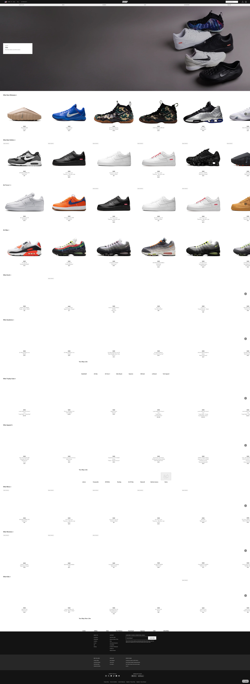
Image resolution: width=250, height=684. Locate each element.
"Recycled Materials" (203, 462)
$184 (114, 265)
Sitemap (95, 646)
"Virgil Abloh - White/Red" (24, 414)
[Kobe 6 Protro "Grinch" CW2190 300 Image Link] (114, 395)
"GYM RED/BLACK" (158, 460)
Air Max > (6, 230)
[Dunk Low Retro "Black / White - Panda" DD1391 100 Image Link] (69, 292)
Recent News (129, 658)
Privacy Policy (106, 681)
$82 (203, 312)
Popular (112, 658)
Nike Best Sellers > (9, 140)
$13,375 (203, 417)
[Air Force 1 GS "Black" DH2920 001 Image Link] (158, 593)
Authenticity (24, 1)
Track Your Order (112, 637)
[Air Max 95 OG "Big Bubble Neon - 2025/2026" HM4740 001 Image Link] (203, 247)
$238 (203, 522)
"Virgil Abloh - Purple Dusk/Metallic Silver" (203, 414)
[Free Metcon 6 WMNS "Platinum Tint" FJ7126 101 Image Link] (203, 548)
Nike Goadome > (8, 320)
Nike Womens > (8, 532)
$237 (69, 130)
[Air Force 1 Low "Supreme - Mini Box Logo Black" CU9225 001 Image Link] (69, 157)
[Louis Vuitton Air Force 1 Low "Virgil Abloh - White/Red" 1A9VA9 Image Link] (24, 395)
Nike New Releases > (10, 95)
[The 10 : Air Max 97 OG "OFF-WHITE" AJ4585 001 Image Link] (69, 395)
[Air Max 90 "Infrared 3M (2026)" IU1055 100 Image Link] (24, 247)
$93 (114, 312)
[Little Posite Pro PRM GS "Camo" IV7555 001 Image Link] (158, 112)
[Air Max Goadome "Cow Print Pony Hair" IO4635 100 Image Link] (158, 337)
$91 (114, 175)
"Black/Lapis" (203, 129)
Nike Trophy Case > (9, 378)
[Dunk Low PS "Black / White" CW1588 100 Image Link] (203, 594)
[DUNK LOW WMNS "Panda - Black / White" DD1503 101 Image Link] (24, 292)
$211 (24, 130)
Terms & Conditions (113, 681)
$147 (69, 567)
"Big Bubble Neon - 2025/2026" (203, 264)
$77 (69, 310)
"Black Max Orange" (203, 174)
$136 (24, 220)
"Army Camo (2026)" (113, 129)
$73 (203, 567)
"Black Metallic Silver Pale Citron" (114, 354)
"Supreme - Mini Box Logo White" (158, 174)
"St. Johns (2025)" (158, 309)
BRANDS (229, 4)
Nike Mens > (7, 486)
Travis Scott (112, 662)
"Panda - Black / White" (24, 309)
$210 (203, 267)
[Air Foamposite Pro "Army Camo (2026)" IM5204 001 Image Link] (114, 112)
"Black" (24, 354)
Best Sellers (97, 658)
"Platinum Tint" (203, 566)
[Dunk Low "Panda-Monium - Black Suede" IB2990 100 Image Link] (203, 292)
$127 (69, 265)
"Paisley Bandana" (69, 264)
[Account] (243, 2)
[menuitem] (14, 2)
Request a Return (113, 650)
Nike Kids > (7, 576)
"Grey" (24, 462)
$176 (158, 355)
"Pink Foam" (114, 264)
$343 (114, 462)
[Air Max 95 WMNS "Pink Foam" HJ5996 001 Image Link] (114, 247)
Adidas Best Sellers (97, 666)
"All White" (24, 219)
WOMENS (104, 4)
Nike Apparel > (8, 425)
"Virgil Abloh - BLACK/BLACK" (158, 414)
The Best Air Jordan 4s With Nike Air (132, 660)
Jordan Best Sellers (97, 662)
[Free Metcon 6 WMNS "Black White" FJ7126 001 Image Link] (114, 549)
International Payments (114, 643)
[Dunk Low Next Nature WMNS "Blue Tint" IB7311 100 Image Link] (114, 292)
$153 (158, 267)
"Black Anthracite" (203, 355)
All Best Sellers (96, 660)
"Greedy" (158, 265)
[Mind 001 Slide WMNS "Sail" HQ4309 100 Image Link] (69, 549)
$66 (158, 310)
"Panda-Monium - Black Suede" (203, 309)
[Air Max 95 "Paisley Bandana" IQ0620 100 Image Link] (69, 247)
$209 (69, 177)
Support (112, 635)
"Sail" (69, 566)
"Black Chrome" (203, 521)
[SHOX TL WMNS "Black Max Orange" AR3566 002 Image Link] (203, 157)
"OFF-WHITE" (69, 412)
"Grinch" (114, 412)
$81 (24, 310)
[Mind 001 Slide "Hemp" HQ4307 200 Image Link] (24, 112)
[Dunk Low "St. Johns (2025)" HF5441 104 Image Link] (158, 292)
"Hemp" (24, 129)
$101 (24, 463)
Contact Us (112, 648)
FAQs (111, 641)
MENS (63, 4)
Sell (18, 1)
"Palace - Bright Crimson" (114, 460)
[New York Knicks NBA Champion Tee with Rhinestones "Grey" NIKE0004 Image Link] (24, 442)
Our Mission (96, 637)
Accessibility (112, 644)
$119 (114, 613)
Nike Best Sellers (97, 664)
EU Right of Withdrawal (114, 646)
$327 (203, 357)
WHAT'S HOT (21, 4)
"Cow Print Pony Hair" (158, 354)
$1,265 (69, 414)
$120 (24, 612)
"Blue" (69, 460)
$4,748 (24, 415)
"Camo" (158, 129)
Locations (95, 641)
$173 (114, 357)
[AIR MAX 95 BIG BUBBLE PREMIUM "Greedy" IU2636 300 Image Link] (158, 247)
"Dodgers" (69, 129)
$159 (69, 462)
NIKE (24, 126)
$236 (203, 463)
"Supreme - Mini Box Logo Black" (69, 174)
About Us (96, 635)
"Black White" (114, 566)
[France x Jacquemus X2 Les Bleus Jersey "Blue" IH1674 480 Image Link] (69, 442)
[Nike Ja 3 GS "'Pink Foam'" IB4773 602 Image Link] (24, 593)
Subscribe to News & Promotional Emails (135, 635)
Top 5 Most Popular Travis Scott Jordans (133, 664)
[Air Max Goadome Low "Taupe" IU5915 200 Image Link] (69, 337)
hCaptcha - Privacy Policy (130, 681)
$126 (203, 175)
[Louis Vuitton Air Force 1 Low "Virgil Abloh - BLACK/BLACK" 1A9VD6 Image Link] (158, 395)
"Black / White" (203, 611)
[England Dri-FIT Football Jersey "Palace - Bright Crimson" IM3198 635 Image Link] (114, 442)
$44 (203, 612)
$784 (114, 414)
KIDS (145, 4)
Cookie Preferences (121, 681)
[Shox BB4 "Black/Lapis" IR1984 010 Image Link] (203, 112)
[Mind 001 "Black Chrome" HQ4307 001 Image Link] (203, 504)
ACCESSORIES (187, 4)
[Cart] (246, 2)
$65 (158, 612)
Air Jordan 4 (112, 664)
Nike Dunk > (7, 275)
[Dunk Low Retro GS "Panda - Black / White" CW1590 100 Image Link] (69, 593)
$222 (69, 220)
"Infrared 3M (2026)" (24, 264)
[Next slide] (245, 114)
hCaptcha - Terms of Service (141, 681)
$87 (24, 175)
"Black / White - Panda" (69, 309)
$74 (114, 567)
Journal (95, 643)
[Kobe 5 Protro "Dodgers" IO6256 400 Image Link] (69, 112)
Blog (14, 1)
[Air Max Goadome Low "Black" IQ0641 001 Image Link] (24, 337)
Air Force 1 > (7, 185)
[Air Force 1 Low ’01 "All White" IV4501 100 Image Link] (24, 202)
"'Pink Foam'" (24, 610)
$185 (203, 130)
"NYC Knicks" (69, 219)
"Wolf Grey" (24, 174)
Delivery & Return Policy (114, 639)
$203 (158, 130)
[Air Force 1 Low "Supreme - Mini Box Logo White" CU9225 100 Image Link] (158, 157)
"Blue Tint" (113, 310)
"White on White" (114, 174)
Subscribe (152, 638)
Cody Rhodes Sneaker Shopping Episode (133, 662)
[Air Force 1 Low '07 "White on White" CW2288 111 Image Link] (114, 157)
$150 (24, 355)
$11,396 (158, 417)
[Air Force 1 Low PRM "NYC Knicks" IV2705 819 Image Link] (69, 202)
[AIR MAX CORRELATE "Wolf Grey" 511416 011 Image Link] (24, 157)
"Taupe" (69, 354)
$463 (114, 130)
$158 (69, 355)
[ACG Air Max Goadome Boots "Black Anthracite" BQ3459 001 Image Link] (203, 337)
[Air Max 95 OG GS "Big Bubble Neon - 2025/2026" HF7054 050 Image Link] (114, 593)
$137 (24, 265)
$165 (158, 462)
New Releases (112, 660)
